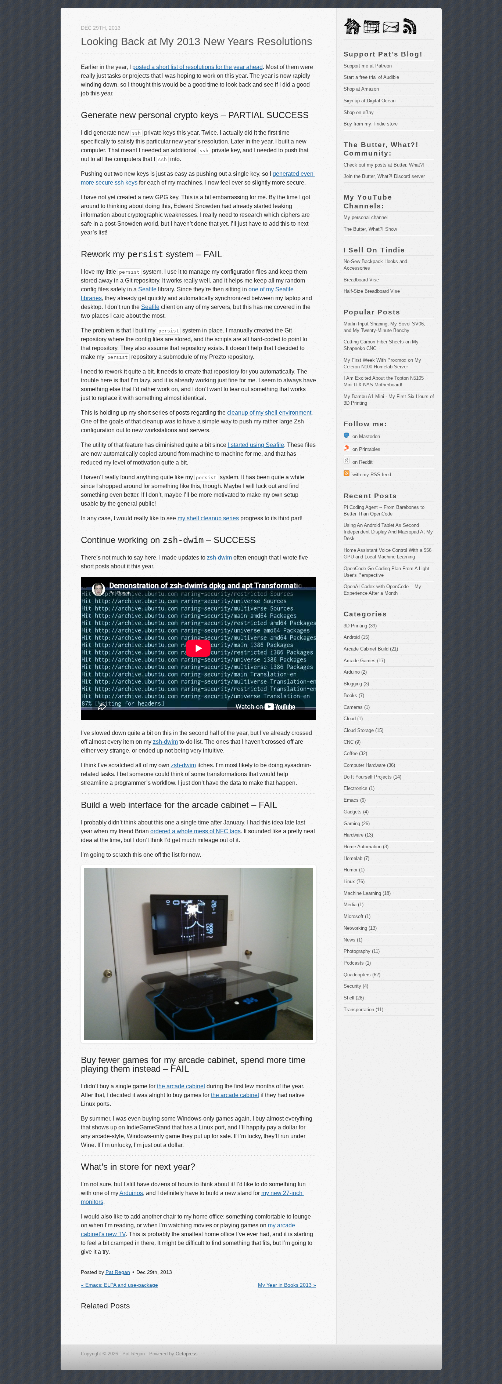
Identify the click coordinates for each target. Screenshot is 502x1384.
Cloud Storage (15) (363, 730)
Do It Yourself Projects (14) (372, 777)
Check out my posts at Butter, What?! (384, 165)
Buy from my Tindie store (371, 124)
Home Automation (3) (366, 846)
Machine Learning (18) (367, 893)
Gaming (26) (357, 823)
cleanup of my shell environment (269, 412)
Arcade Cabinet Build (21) (371, 649)
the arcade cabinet (181, 1086)
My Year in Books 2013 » (287, 1285)
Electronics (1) (359, 788)
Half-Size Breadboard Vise (372, 291)
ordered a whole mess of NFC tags (195, 831)
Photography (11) (362, 951)
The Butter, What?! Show (370, 229)
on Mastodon (364, 436)
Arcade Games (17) (364, 660)
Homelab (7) (356, 858)
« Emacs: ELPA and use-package (119, 1285)
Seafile (147, 289)
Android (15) (356, 637)
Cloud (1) (353, 718)
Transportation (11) (363, 1009)
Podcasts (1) (357, 963)
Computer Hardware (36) (369, 765)
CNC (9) (352, 742)
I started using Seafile (256, 445)
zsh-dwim (219, 557)
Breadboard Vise (361, 280)
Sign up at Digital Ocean (369, 100)
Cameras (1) (357, 707)
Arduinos (131, 1193)
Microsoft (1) (357, 916)
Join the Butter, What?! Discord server (384, 176)
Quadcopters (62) (362, 974)
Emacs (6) (355, 800)
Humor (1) (354, 870)
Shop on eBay (359, 112)
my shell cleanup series (208, 518)
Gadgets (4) (356, 812)
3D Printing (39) (360, 626)
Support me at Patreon (368, 66)
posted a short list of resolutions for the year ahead (197, 67)
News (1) (353, 940)
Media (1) (353, 904)
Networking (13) (360, 928)
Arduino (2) (355, 672)
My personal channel (366, 217)
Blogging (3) (356, 683)
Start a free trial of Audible (371, 77)
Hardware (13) (358, 835)
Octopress (187, 1353)
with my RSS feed (370, 474)
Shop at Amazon (361, 89)
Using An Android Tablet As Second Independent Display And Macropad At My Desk (389, 531)
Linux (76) (354, 881)
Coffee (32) (355, 753)
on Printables (364, 449)
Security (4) (356, 986)
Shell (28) (354, 998)
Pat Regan (117, 1272)
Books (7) (354, 695)
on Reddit (361, 462)
